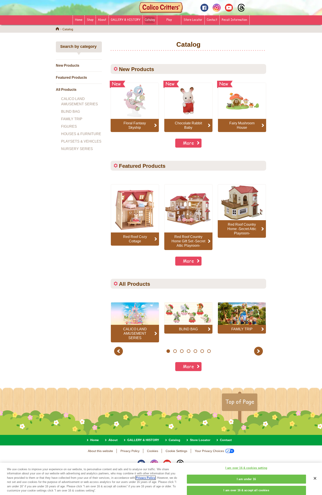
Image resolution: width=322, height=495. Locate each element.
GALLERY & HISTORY (125, 19)
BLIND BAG (70, 111)
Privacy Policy (130, 451)
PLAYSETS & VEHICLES (81, 141)
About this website (100, 451)
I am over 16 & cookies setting (246, 468)
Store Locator (193, 19)
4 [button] (188, 351)
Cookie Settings (176, 451)
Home (78, 19)
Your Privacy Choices (209, 451)
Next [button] (259, 351)
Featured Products (71, 77)
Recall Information (234, 19)
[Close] (315, 478)
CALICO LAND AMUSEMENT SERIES (79, 101)
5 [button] (195, 351)
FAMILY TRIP (71, 119)
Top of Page (239, 401)
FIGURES (69, 126)
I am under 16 (246, 479)
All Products (66, 89)
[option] (135, 215)
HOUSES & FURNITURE (81, 134)
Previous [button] (119, 351)
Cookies (152, 451)
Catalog (150, 19)
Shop (90, 19)
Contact (212, 19)
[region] (161, 479)
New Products (67, 65)
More (188, 143)
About (102, 19)
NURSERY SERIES (77, 149)
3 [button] (181, 351)
